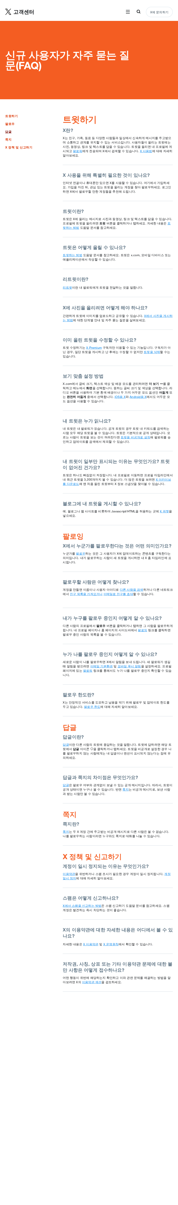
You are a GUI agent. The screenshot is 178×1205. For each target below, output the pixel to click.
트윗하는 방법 (72, 255)
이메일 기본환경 (101, 666)
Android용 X (138, 397)
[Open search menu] (138, 12)
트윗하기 (11, 116)
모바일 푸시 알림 (129, 666)
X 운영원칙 (111, 944)
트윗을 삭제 (152, 352)
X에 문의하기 (159, 12)
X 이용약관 (90, 944)
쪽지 (8, 139)
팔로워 (77, 151)
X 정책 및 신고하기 (19, 147)
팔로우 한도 (92, 707)
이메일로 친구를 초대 (118, 594)
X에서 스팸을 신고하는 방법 (82, 906)
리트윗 (67, 287)
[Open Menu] (128, 12)
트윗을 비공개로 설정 (135, 437)
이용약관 (69, 874)
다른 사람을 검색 (131, 590)
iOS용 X (120, 397)
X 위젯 (164, 511)
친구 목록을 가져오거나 (86, 594)
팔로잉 (142, 630)
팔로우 (10, 124)
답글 (66, 745)
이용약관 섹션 (91, 982)
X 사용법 (146, 151)
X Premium (94, 348)
